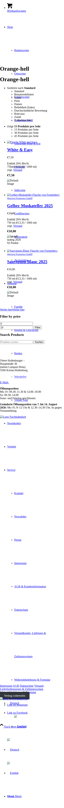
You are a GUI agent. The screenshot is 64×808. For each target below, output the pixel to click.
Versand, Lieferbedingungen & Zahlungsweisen (22, 687)
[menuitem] (35, 796)
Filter (37, 327)
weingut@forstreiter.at (21, 382)
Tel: (2, 376)
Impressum (6, 685)
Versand (17, 169)
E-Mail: (4, 382)
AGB (16, 685)
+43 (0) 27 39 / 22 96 (17, 376)
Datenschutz (27, 685)
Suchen (39, 342)
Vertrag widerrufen (14, 695)
